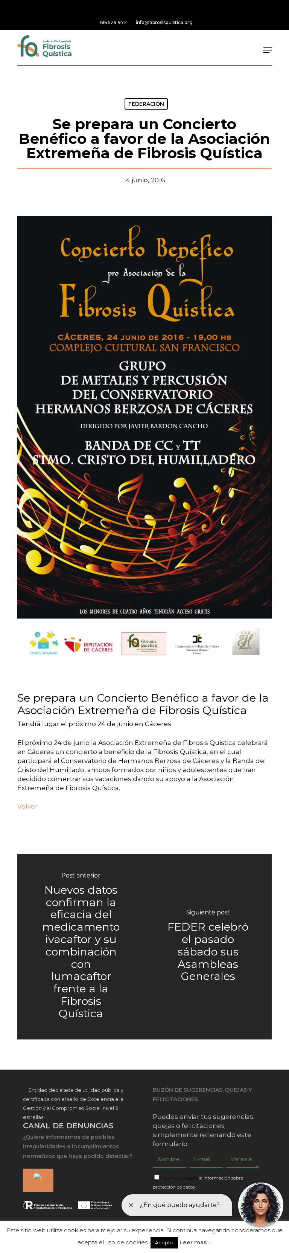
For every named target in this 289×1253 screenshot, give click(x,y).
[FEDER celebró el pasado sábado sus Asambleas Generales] (208, 946)
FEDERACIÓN (146, 104)
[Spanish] (37, 1180)
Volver (27, 806)
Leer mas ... (195, 1242)
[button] (267, 50)
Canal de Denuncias (68, 1125)
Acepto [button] (164, 1242)
